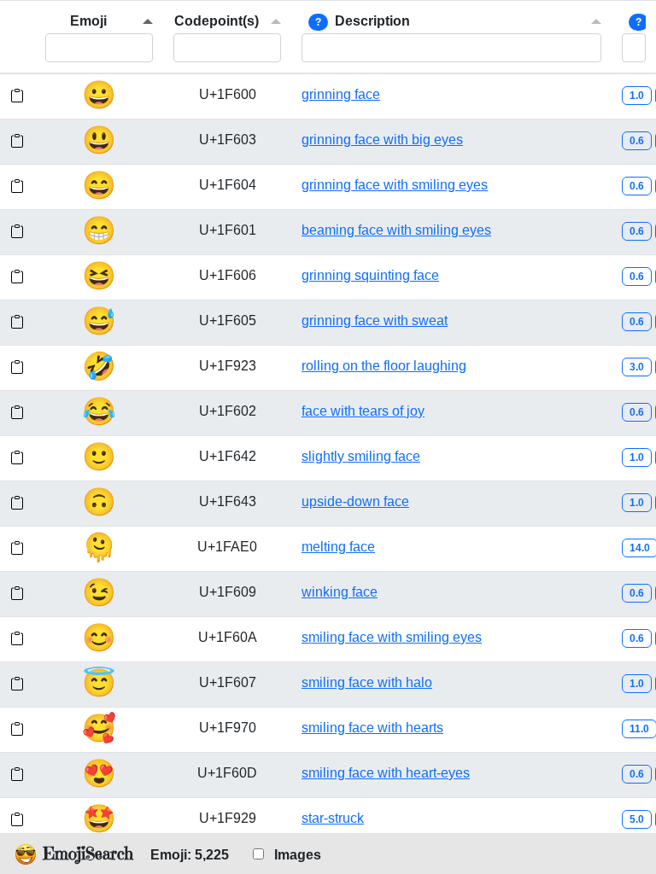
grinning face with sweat (375, 320)
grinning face (341, 94)
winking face (340, 592)
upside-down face (355, 501)
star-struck (333, 818)
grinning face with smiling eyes (395, 185)
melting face (338, 546)
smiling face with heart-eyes (386, 773)
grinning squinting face (370, 275)
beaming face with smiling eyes (396, 230)
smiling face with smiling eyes (392, 637)
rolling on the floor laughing (384, 365)
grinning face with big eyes (382, 139)
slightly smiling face (361, 456)
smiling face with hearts (372, 727)
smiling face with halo (367, 682)
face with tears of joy (363, 411)
